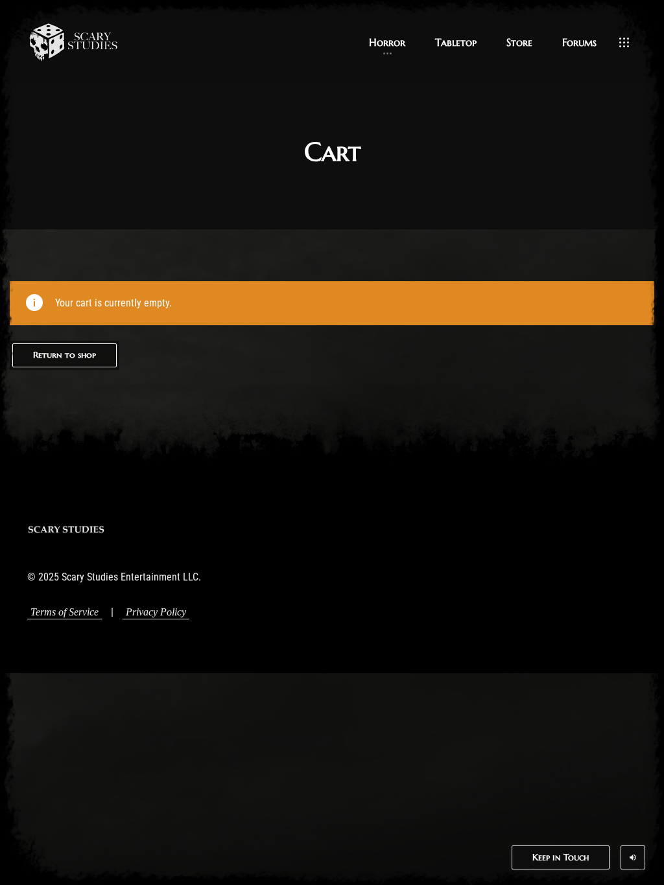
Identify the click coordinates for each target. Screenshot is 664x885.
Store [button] (519, 42)
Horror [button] (387, 42)
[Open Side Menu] (624, 42)
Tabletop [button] (456, 42)
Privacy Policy (156, 611)
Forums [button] (579, 42)
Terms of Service (64, 611)
